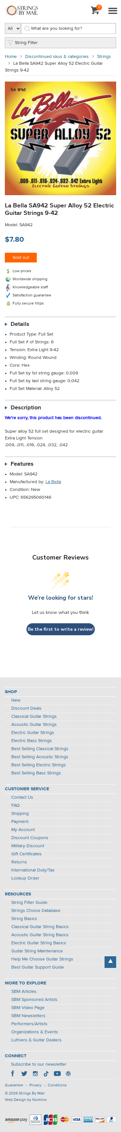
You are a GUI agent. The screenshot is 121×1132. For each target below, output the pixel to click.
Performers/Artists (29, 1024)
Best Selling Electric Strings (38, 765)
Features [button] (22, 464)
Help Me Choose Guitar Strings (42, 959)
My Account (23, 829)
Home (11, 56)
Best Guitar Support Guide (37, 967)
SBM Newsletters (28, 1016)
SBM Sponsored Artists (34, 999)
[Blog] (68, 1074)
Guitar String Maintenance (37, 951)
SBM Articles (23, 991)
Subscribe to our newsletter (38, 1064)
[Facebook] (13, 1074)
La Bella (53, 482)
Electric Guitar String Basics (38, 943)
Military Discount (27, 846)
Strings (104, 56)
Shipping (20, 813)
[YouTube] (57, 1074)
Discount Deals (26, 708)
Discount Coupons (29, 838)
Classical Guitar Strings (34, 716)
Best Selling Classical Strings (39, 749)
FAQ (15, 805)
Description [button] (26, 408)
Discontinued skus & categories (57, 56)
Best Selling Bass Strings (36, 773)
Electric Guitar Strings (32, 732)
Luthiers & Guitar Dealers (36, 1040)
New (15, 700)
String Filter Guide (29, 902)
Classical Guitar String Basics (40, 927)
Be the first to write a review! (61, 629)
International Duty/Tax (33, 870)
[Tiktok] (46, 1074)
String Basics (24, 918)
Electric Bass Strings (31, 740)
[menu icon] (112, 11)
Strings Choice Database (35, 910)
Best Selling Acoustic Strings (39, 757)
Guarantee (14, 1085)
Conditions (57, 1085)
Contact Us (22, 797)
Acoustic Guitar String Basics (40, 935)
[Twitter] (24, 1074)
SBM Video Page (28, 1007)
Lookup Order (25, 878)
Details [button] (20, 324)
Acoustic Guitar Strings (34, 724)
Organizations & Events (34, 1032)
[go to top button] (110, 962)
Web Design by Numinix (26, 1100)
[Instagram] (35, 1074)
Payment (19, 821)
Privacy (35, 1085)
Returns (19, 862)
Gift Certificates (26, 854)
